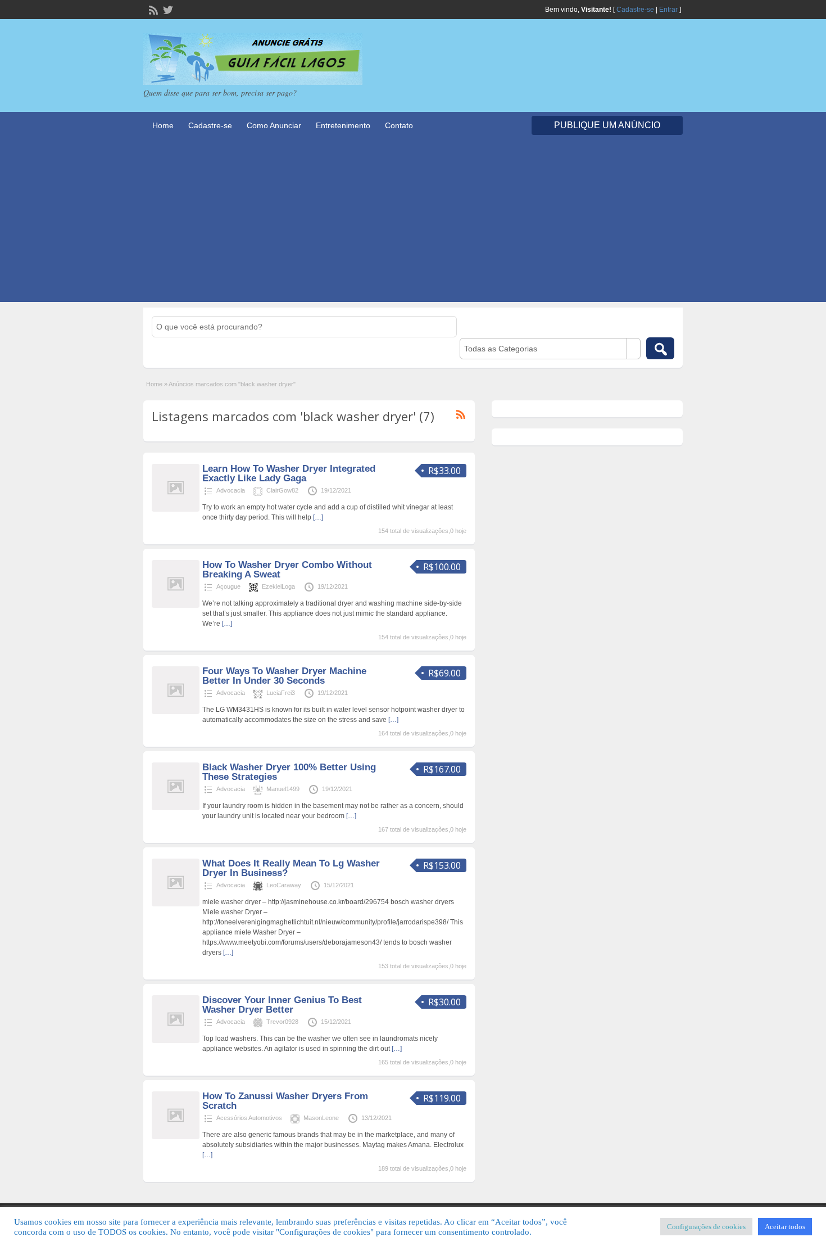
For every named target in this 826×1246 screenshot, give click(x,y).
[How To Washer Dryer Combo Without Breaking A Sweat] (175, 606)
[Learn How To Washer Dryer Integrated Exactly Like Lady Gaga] (175, 509)
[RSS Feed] (152, 8)
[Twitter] (166, 8)
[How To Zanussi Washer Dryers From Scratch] (175, 1137)
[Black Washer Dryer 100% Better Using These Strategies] (175, 808)
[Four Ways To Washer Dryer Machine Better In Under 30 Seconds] (175, 712)
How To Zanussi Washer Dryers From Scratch (285, 1101)
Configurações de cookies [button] (706, 1226)
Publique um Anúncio (607, 125)
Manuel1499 (282, 788)
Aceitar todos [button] (785, 1226)
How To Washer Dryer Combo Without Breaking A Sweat (287, 569)
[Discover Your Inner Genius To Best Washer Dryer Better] (175, 1041)
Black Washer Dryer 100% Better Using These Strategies (289, 772)
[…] (318, 517)
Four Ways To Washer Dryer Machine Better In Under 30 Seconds (284, 676)
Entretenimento (343, 125)
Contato (399, 125)
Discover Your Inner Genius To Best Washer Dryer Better (282, 1005)
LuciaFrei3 (280, 692)
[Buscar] (660, 348)
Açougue (228, 586)
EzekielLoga (278, 586)
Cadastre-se (635, 9)
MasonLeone (321, 1117)
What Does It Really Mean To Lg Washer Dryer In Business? (291, 868)
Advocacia (230, 490)
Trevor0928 (282, 1021)
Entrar (668, 9)
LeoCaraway (283, 885)
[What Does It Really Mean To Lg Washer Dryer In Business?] (175, 904)
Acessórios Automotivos (249, 1117)
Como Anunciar (274, 125)
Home (163, 125)
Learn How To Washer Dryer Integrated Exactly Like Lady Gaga (288, 473)
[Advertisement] (413, 223)
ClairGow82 (282, 490)
